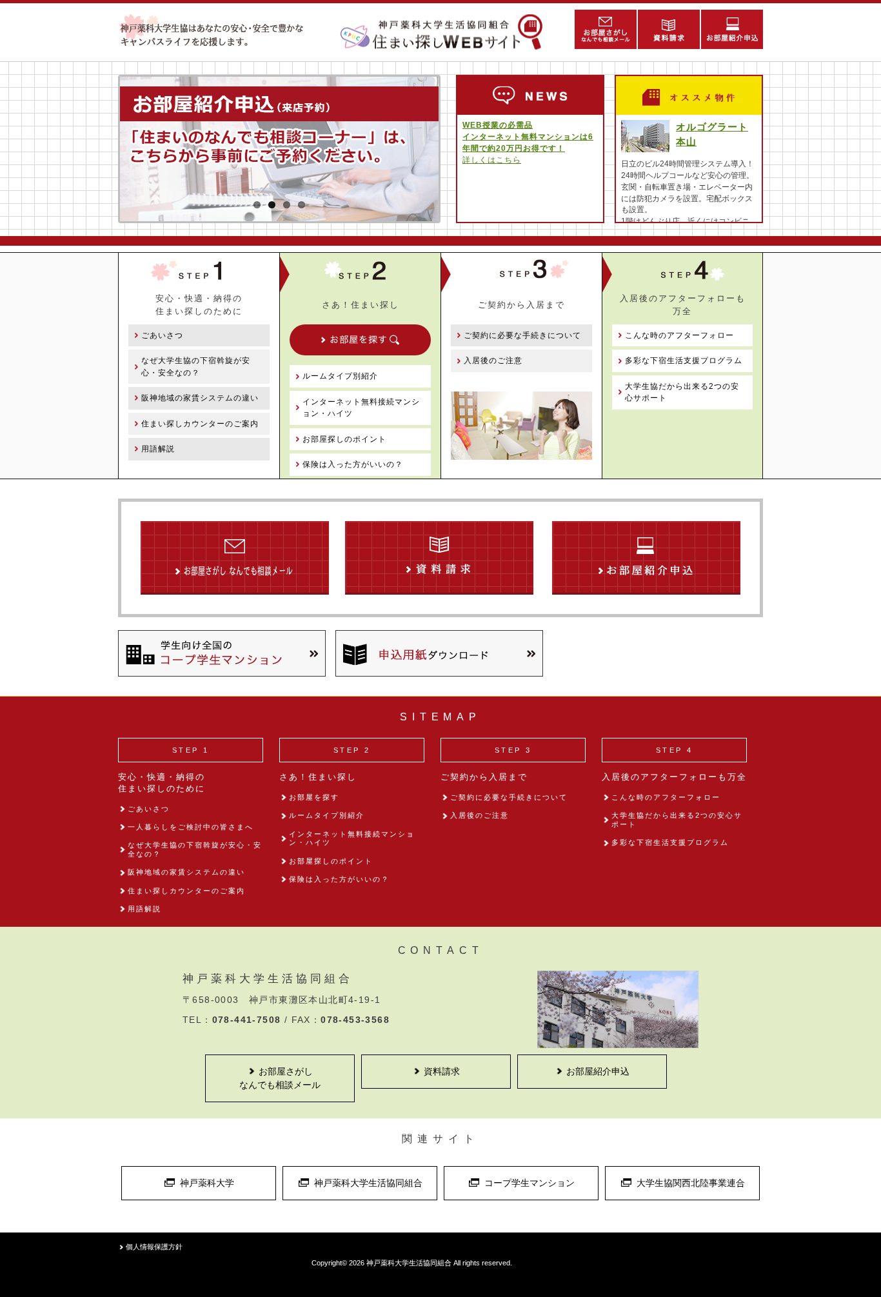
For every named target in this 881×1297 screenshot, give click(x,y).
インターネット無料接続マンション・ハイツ (361, 407)
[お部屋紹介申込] (731, 29)
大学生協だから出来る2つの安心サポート (682, 392)
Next (458, 189)
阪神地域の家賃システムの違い (200, 397)
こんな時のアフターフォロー (679, 335)
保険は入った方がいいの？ (352, 464)
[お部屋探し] (360, 339)
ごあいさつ (162, 335)
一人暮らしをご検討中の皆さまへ (190, 827)
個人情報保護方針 (154, 1247)
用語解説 (158, 448)
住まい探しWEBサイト (447, 32)
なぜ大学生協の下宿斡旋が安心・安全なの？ (195, 366)
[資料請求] (668, 29)
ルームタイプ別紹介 (340, 376)
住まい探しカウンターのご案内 (200, 423)
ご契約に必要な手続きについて (522, 335)
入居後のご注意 (493, 360)
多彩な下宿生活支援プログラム (683, 360)
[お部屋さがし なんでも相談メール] (605, 29)
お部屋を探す (314, 797)
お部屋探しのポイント (344, 439)
